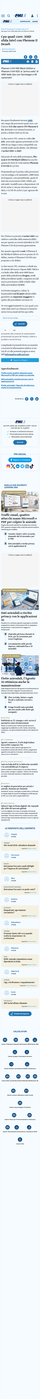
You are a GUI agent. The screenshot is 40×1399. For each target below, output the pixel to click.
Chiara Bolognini (9, 49)
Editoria (6, 718)
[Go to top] (35, 1391)
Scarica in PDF (37, 61)
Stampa (28, 61)
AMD (30, 120)
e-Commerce (8, 740)
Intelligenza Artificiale (16, 590)
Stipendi (6, 980)
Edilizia (6, 864)
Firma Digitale (8, 803)
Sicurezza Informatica (15, 492)
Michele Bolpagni (31, 985)
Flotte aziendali (13, 656)
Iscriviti (20, 442)
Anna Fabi (33, 892)
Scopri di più (25, 21)
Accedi (35, 21)
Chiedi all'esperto (21, 1014)
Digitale (6, 783)
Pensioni (7, 843)
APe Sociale (8, 1001)
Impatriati (7, 908)
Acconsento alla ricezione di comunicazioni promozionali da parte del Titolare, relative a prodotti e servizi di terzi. (19, 336)
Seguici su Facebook (21, 460)
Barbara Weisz (31, 848)
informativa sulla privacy (17, 354)
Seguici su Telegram (20, 360)
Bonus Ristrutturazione (12, 887)
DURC (5, 957)
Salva (32, 61)
